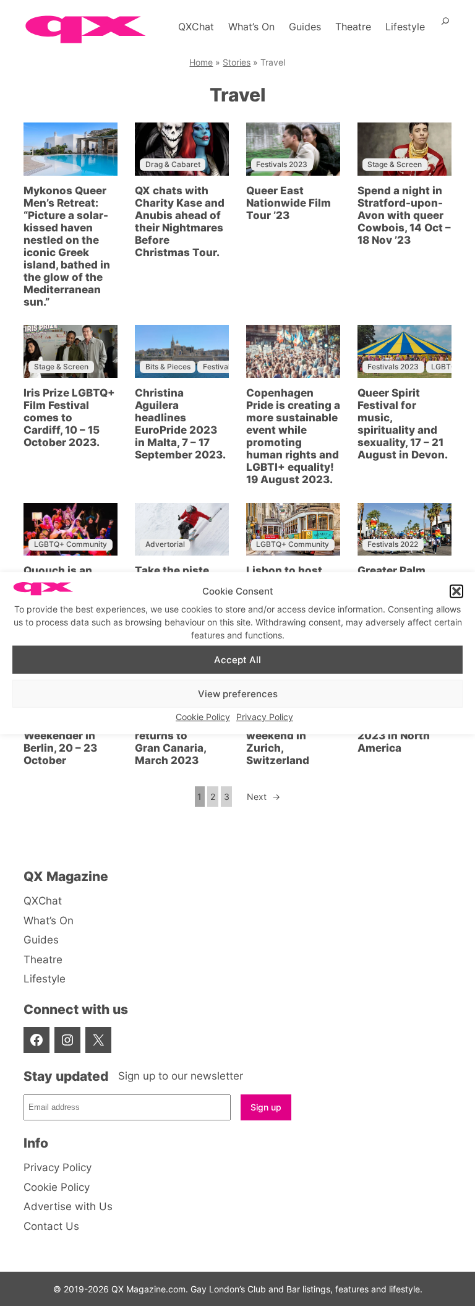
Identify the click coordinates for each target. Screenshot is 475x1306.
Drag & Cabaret (172, 164)
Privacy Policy (264, 716)
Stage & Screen (394, 164)
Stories (236, 62)
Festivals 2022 (392, 544)
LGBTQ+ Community (70, 544)
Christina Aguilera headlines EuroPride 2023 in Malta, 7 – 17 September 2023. (180, 424)
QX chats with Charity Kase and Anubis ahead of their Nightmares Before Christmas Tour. (180, 221)
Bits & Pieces (167, 366)
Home (201, 62)
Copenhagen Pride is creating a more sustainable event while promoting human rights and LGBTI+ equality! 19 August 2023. (293, 436)
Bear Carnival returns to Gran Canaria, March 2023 (171, 742)
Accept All (237, 659)
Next (263, 796)
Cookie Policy (203, 716)
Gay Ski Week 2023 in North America (393, 735)
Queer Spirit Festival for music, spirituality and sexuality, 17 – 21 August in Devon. (402, 424)
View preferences (238, 693)
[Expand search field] (445, 26)
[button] (456, 591)
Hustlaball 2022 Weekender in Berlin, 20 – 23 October (66, 742)
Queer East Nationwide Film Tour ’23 (288, 202)
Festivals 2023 (281, 164)
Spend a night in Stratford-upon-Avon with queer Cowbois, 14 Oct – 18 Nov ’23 (404, 215)
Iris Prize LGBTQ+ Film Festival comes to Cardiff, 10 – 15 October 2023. (69, 418)
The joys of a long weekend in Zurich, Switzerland (293, 742)
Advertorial (165, 544)
